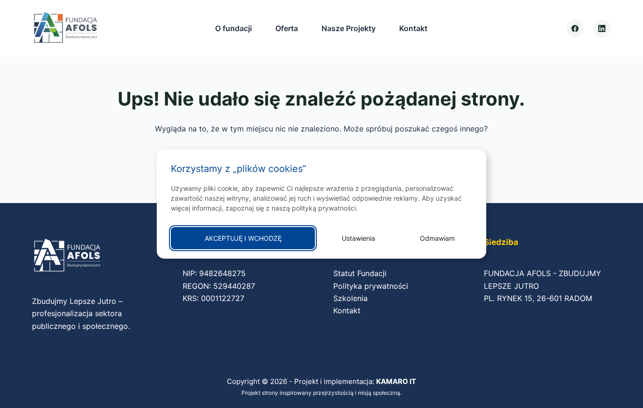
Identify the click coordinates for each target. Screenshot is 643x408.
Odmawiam (437, 238)
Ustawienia (358, 238)
